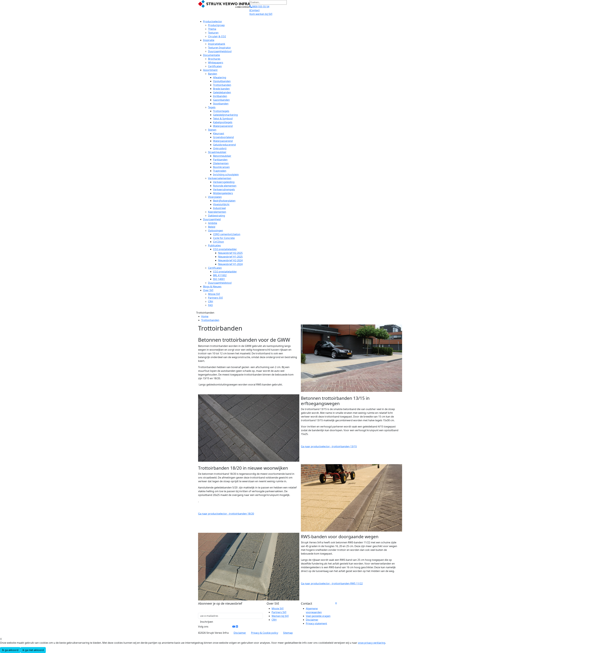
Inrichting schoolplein (226, 174)
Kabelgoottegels (222, 122)
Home (204, 316)
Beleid (211, 227)
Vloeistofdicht (221, 204)
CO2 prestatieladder (225, 249)
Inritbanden (220, 96)
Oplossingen (215, 230)
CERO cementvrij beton (226, 234)
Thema (212, 29)
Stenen (212, 129)
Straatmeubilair (217, 152)
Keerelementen (217, 212)
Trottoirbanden (222, 85)
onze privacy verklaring (371, 642)
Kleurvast (218, 133)
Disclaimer (312, 619)
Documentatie (211, 55)
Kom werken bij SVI (260, 14)
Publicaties (214, 245)
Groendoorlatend (223, 137)
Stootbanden (220, 103)
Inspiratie (208, 40)
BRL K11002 (220, 275)
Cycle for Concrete (224, 238)
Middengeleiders (223, 193)
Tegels (212, 107)
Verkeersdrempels (224, 189)
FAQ (210, 305)
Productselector (212, 21)
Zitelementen (221, 163)
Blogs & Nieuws (212, 286)
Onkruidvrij (219, 148)
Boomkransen (221, 167)
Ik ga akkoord (10, 650)
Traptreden (219, 171)
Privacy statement (316, 623)
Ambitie (212, 223)
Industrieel (219, 208)
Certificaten (215, 66)
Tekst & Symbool (223, 118)
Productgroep (216, 25)
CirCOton (218, 241)
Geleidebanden (222, 92)
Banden (212, 73)
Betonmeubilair (222, 156)
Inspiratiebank (216, 44)
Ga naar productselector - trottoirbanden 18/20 (226, 513)
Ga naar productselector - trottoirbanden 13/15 (329, 446)
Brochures (214, 59)
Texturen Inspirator (219, 47)
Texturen (213, 32)
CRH (210, 301)
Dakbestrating (216, 215)
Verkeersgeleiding (224, 182)
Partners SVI (215, 297)
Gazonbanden (221, 100)
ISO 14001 (219, 279)
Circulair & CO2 (217, 36)
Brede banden (221, 88)
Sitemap (288, 632)
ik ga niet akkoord (33, 650)
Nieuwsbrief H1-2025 (230, 256)
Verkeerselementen (219, 178)
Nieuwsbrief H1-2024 (230, 264)
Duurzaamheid (212, 219)
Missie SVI (214, 294)
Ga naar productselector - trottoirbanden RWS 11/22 (332, 583)
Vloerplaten (215, 197)
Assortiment (210, 70)
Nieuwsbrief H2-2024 (230, 260)
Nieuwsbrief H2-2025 (230, 253)
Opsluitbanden (222, 81)
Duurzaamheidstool (220, 51)
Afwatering (219, 77)
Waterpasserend (223, 126)
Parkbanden (220, 159)
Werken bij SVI (280, 616)
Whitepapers (215, 62)
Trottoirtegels (221, 111)
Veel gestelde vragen (318, 616)
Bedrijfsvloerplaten (224, 200)
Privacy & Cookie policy (264, 632)
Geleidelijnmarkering (225, 115)
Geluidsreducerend (224, 144)
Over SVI (208, 290)
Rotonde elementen (224, 185)
